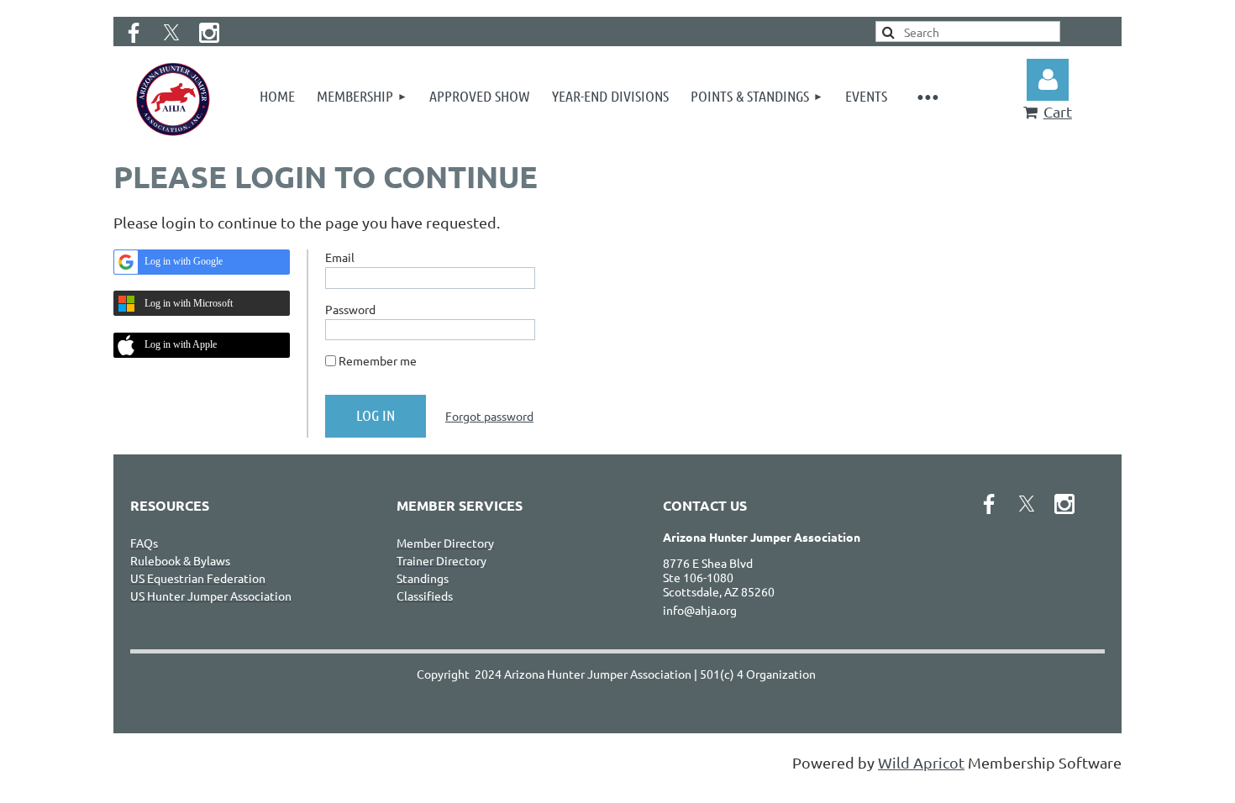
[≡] (928, 96)
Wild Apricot (921, 762)
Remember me (378, 360)
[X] (171, 33)
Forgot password (489, 415)
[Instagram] (209, 33)
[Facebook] (133, 33)
